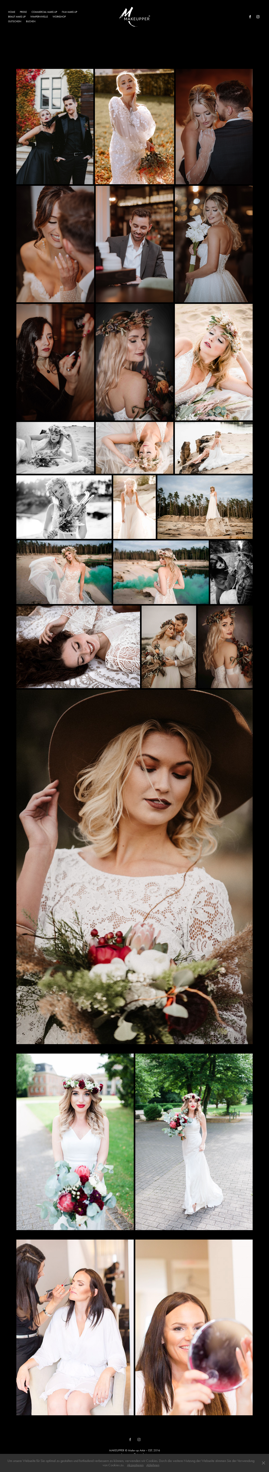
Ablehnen (152, 1465)
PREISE (23, 11)
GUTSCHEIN (14, 21)
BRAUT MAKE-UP (17, 16)
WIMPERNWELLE (39, 16)
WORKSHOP (59, 16)
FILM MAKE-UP (69, 11)
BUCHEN (30, 21)
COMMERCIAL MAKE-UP (44, 11)
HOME (11, 11)
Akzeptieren (135, 1465)
